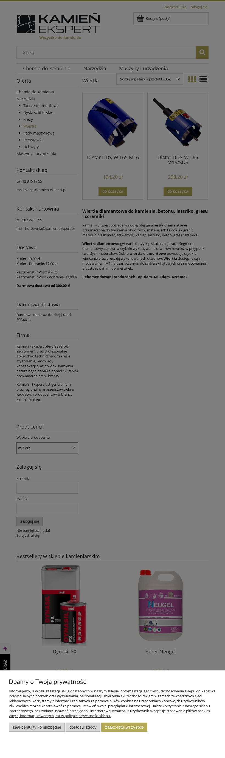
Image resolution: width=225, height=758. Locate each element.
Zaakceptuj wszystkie (124, 727)
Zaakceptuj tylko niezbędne (37, 727)
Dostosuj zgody (83, 727)
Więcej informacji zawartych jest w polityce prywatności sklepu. (60, 715)
